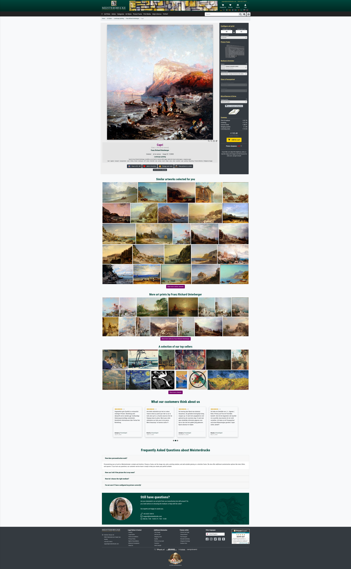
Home (103, 18)
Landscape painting (119, 18)
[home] (102, 14)
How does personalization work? (116, 458)
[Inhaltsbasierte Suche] (244, 14)
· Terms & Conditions (133, 536)
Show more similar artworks (175, 286)
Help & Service (156, 14)
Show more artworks (175, 392)
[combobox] (234, 37)
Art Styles (129, 14)
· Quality (156, 539)
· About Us (130, 545)
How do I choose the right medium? (117, 479)
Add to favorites (151, 166)
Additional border (225, 35)
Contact (165, 14)
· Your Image (157, 532)
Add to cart (235, 140)
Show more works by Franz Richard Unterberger (175, 339)
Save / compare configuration (234, 106)
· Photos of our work (159, 541)
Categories (120, 14)
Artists (114, 14)
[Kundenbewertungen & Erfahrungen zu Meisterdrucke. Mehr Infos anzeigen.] (241, 536)
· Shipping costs (158, 536)
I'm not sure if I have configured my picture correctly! (123, 485)
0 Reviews (163, 170)
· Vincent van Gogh (184, 532)
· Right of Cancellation (133, 541)
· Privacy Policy (131, 539)
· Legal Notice (131, 534)
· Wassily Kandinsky (185, 539)
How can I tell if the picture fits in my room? (120, 472)
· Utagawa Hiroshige (185, 541)
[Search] (240, 14)
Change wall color (167, 166)
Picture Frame (137, 14)
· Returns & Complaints (133, 543)
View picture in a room (185, 166)
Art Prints (107, 14)
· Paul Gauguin (183, 536)
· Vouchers (156, 543)
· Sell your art (157, 534)
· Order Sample (157, 545)
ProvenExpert (247, 433)
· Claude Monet (183, 534)
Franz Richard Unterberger (132, 18)
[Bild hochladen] (248, 14)
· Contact (130, 532)
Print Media (147, 14)
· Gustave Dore (183, 543)
